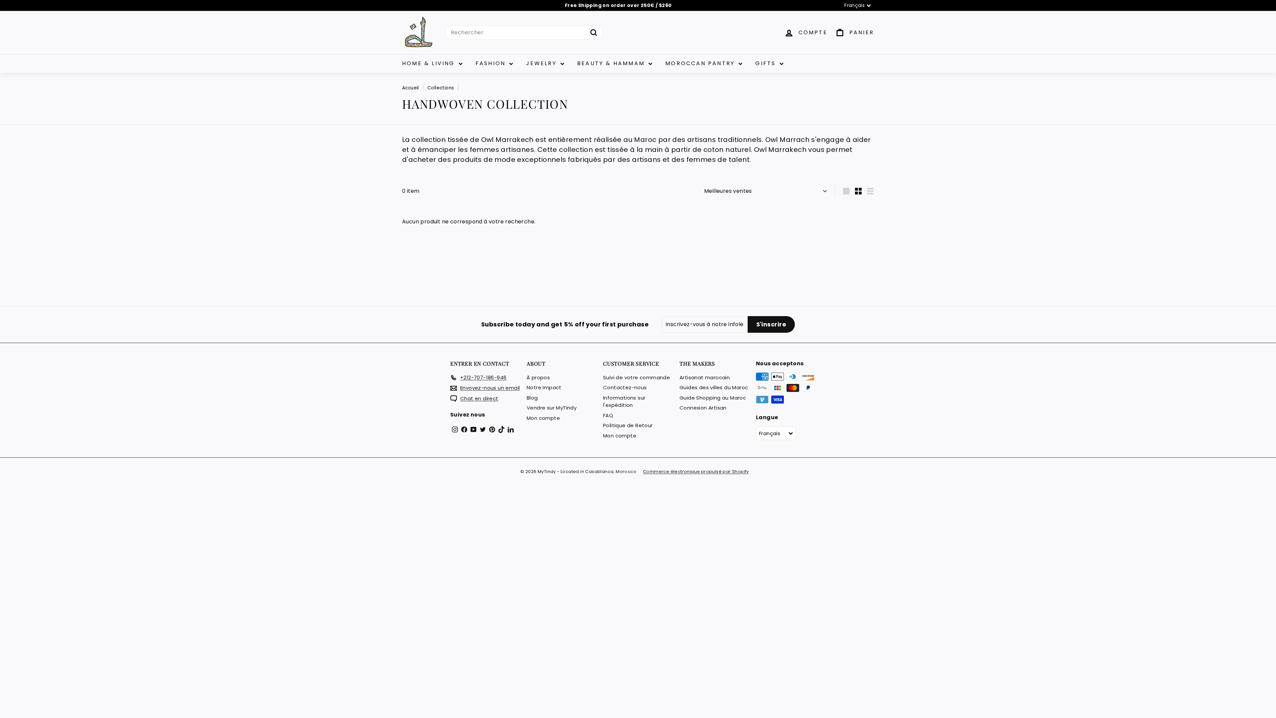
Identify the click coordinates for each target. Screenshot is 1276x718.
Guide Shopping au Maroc (713, 397)
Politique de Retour (628, 425)
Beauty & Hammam (612, 63)
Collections (440, 88)
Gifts (766, 63)
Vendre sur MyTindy (552, 407)
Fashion (492, 63)
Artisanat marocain (705, 377)
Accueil (410, 88)
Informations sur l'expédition (624, 401)
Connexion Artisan (703, 407)
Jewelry (542, 63)
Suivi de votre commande (636, 377)
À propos (538, 377)
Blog (532, 397)
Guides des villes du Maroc (714, 387)
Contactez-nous (625, 387)
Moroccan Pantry (701, 63)
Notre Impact (544, 387)
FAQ (608, 415)
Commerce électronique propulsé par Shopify (696, 471)
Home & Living (429, 63)
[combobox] (524, 33)
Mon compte (543, 418)
